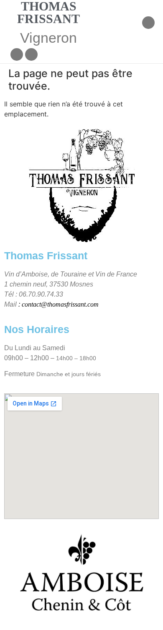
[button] (134, 24)
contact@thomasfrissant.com (60, 304)
